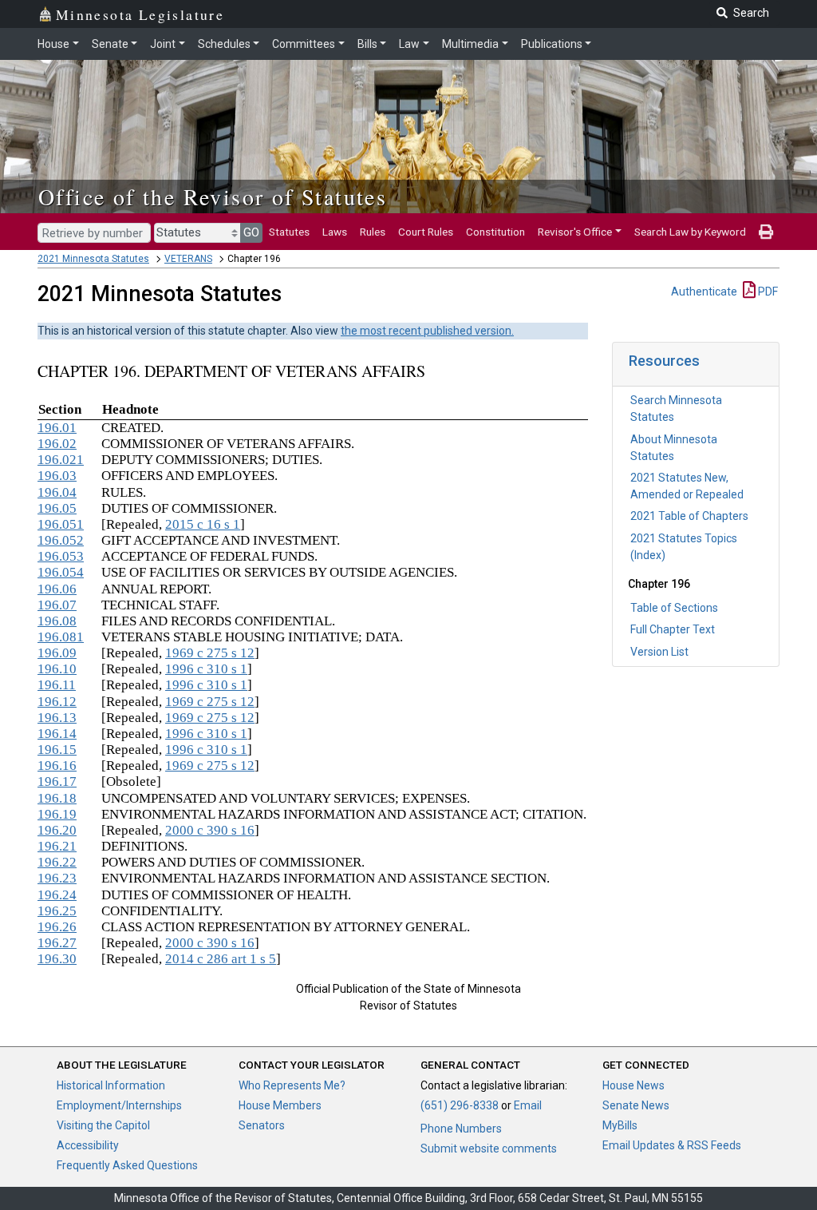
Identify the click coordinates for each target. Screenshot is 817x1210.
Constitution (495, 231)
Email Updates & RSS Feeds (671, 1145)
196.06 (57, 589)
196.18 (57, 798)
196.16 (57, 765)
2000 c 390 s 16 (210, 830)
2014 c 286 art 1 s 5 (220, 958)
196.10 (57, 668)
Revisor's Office (575, 231)
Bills (367, 44)
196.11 (56, 684)
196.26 (57, 926)
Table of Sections (674, 607)
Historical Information (111, 1085)
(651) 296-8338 (459, 1105)
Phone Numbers (461, 1128)
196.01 (57, 427)
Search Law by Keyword (690, 231)
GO (251, 232)
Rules (372, 231)
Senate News (635, 1105)
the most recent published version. (427, 330)
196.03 (57, 475)
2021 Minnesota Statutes (93, 258)
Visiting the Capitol (103, 1125)
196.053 (60, 556)
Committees (303, 44)
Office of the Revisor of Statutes (212, 196)
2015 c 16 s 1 (202, 524)
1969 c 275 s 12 (210, 653)
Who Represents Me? (292, 1085)
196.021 (60, 459)
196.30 (57, 958)
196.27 (57, 942)
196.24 (57, 895)
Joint (163, 44)
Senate (110, 44)
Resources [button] (664, 360)
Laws (334, 231)
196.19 (57, 814)
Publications (551, 44)
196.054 (60, 572)
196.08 (57, 621)
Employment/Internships (119, 1105)
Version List (659, 651)
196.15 (57, 749)
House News (633, 1085)
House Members (280, 1105)
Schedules (224, 44)
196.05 (57, 508)
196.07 (57, 605)
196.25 (57, 910)
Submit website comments (488, 1148)
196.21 (57, 846)
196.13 (57, 717)
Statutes (289, 231)
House (53, 44)
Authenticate (704, 291)
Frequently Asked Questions (127, 1165)
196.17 (57, 781)
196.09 (57, 653)
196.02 (57, 443)
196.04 (57, 492)
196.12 (57, 701)
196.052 (60, 540)
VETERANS (188, 258)
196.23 (57, 878)
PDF (767, 291)
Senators (262, 1125)
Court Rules (425, 231)
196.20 (57, 830)
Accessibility (88, 1145)
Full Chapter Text (672, 629)
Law (409, 44)
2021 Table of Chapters (689, 516)
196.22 (57, 862)
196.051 (60, 524)
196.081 (60, 637)
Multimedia (470, 44)
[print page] (766, 232)
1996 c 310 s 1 (206, 668)
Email (528, 1105)
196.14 (57, 733)
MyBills (619, 1125)
